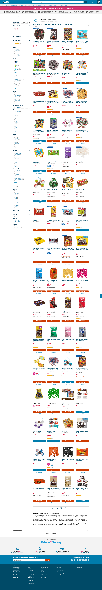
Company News (43, 577)
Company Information (44, 567)
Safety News (58, 571)
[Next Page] (69, 508)
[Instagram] (87, 560)
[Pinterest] (78, 560)
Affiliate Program (43, 571)
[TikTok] (81, 560)
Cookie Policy (58, 576)
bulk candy (68, 516)
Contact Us (29, 567)
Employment (43, 570)
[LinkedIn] (75, 560)
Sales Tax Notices (30, 578)
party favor (82, 516)
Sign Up (47, 560)
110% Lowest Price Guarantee (45, 573)
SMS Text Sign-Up (16, 577)
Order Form (29, 571)
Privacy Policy (58, 567)
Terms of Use (58, 568)
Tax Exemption (30, 580)
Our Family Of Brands (44, 576)
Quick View (40, 55)
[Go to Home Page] (13, 16)
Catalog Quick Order (16, 567)
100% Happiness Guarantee (45, 574)
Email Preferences (31, 583)
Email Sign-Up (15, 576)
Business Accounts (16, 570)
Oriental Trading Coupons (17, 574)
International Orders (31, 577)
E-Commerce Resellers (59, 574)
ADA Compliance (30, 581)
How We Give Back (44, 568)
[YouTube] (84, 560)
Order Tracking (30, 570)
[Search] (85, 2)
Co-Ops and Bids (16, 568)
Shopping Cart (30, 576)
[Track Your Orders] (89, 2)
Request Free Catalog (16, 571)
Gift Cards (15, 573)
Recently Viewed (17, 530)
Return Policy (30, 573)
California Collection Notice (60, 570)
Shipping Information (31, 574)
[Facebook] (72, 560)
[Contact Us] (92, 2)
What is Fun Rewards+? (17, 578)
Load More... (16, 72)
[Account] (95, 2)
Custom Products (79, 567)
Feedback (101, 296)
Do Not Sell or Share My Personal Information (63, 573)
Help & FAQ (29, 568)
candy (61, 515)
